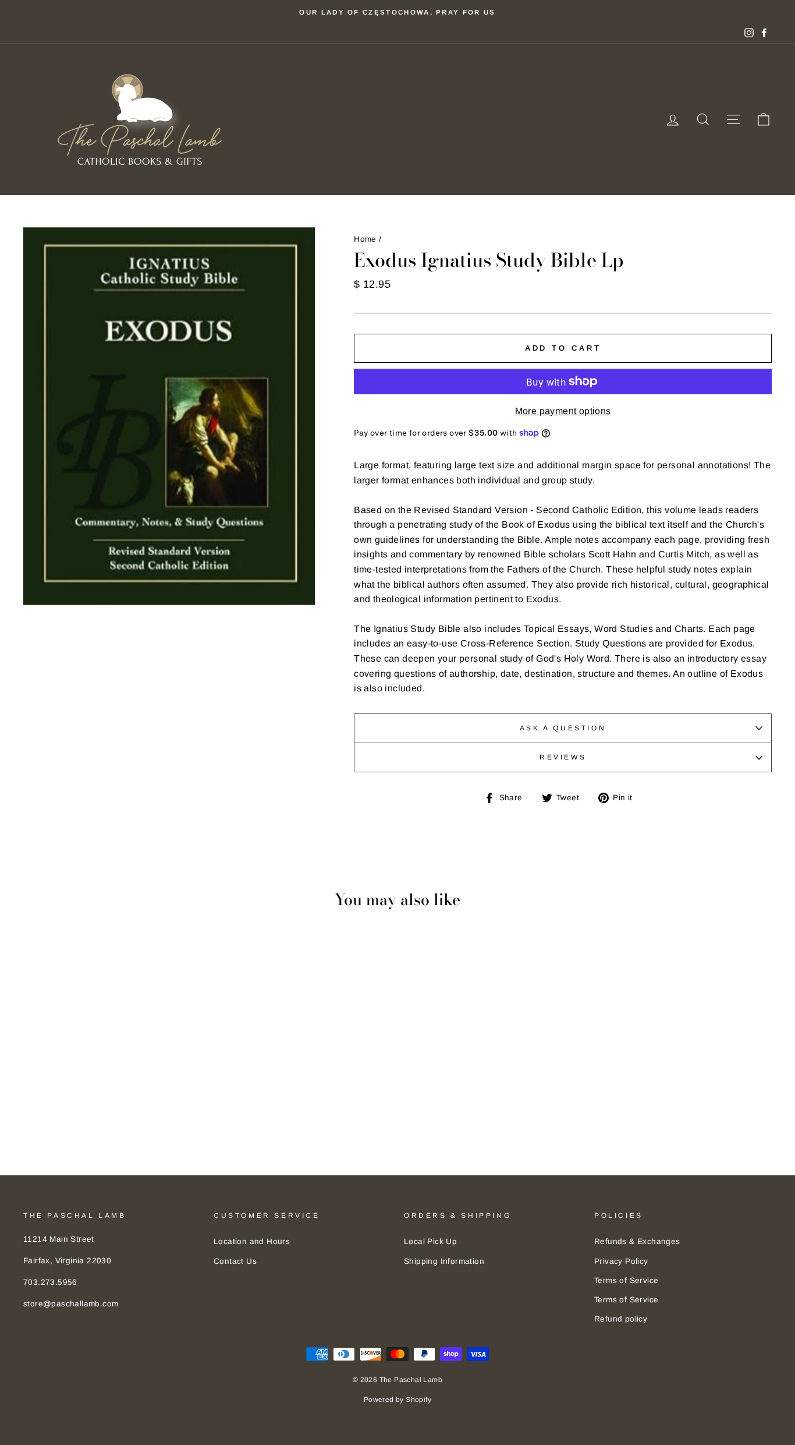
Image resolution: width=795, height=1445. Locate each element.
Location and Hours (252, 1241)
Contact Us (235, 1261)
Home (365, 239)
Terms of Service (626, 1280)
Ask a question (563, 728)
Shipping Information (444, 1261)
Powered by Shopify (397, 1399)
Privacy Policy (621, 1261)
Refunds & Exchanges (637, 1241)
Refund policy (620, 1319)
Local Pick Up (430, 1241)
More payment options (563, 411)
